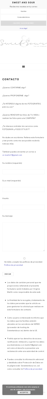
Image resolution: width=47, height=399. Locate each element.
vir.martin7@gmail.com (12, 155)
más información (29, 389)
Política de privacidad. (13, 265)
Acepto (24, 392)
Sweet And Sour (23, 45)
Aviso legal (23, 28)
